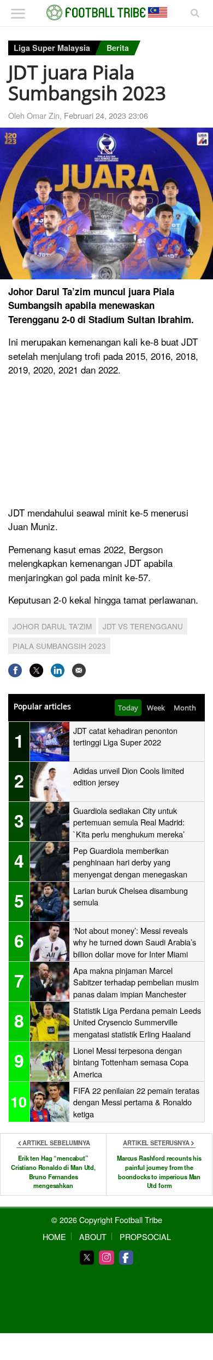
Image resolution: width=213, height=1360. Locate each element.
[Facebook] (126, 1257)
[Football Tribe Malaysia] (106, 12)
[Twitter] (87, 1257)
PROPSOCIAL (145, 1236)
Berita (117, 47)
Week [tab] (156, 708)
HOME (54, 1236)
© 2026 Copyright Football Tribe (106, 1219)
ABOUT (92, 1236)
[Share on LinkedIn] (57, 670)
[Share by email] (79, 670)
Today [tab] (128, 708)
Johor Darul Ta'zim (52, 626)
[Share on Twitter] (36, 670)
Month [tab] (185, 708)
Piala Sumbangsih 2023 (59, 645)
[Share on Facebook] (15, 670)
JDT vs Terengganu (143, 626)
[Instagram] (106, 1257)
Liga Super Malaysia (52, 47)
